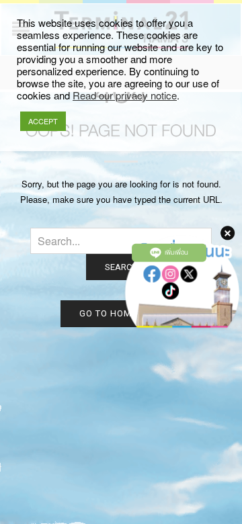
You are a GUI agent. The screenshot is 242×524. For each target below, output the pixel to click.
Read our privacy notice (125, 95)
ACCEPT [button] (43, 121)
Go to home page (121, 313)
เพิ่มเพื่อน (176, 252)
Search (121, 267)
